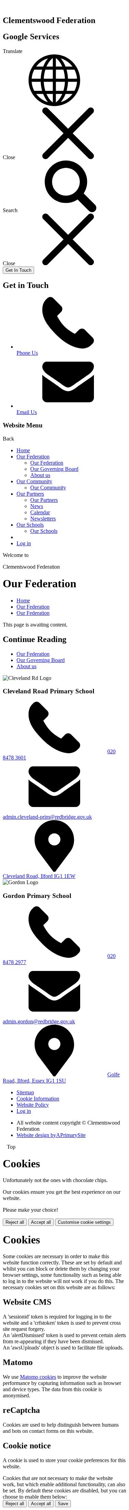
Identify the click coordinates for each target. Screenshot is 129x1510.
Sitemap (25, 1092)
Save (63, 1503)
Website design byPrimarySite (51, 1135)
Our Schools (30, 525)
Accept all (41, 1222)
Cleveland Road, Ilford (39, 876)
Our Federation (33, 456)
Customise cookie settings (84, 1222)
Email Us (27, 412)
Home (23, 450)
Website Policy (33, 1105)
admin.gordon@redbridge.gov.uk (39, 1021)
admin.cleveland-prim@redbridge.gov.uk (47, 817)
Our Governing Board (54, 469)
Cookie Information (38, 1099)
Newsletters (43, 518)
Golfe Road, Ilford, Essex (61, 1078)
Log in (24, 543)
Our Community (34, 481)
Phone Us (27, 353)
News (36, 506)
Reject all (15, 1222)
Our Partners (30, 494)
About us (40, 475)
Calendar (40, 512)
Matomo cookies (38, 1377)
